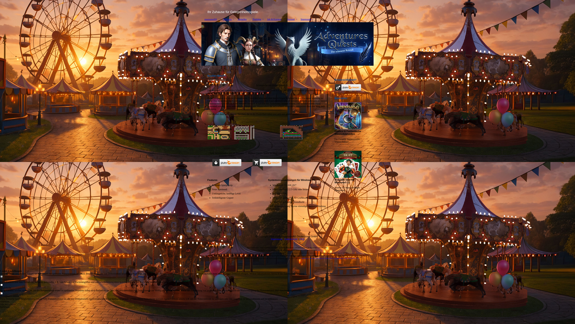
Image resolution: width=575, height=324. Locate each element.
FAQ (301, 239)
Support (291, 19)
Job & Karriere (274, 19)
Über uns (227, 19)
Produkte (257, 19)
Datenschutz (291, 239)
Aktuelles (242, 19)
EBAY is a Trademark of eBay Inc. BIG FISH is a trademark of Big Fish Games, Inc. (330, 258)
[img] (287, 8)
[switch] (1, 276)
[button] (152, 301)
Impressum (306, 19)
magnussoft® (210, 19)
